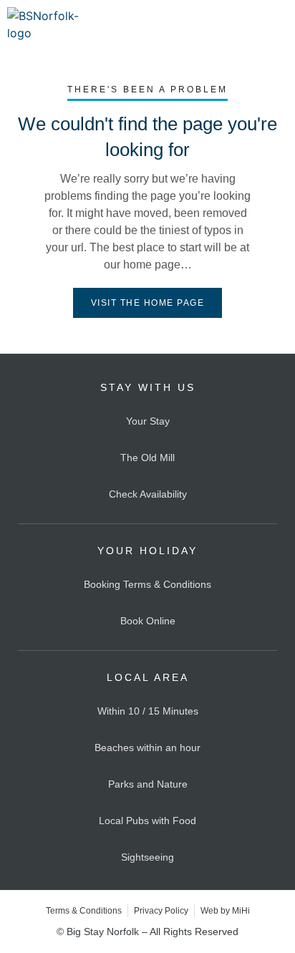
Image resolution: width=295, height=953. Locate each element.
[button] (278, 25)
